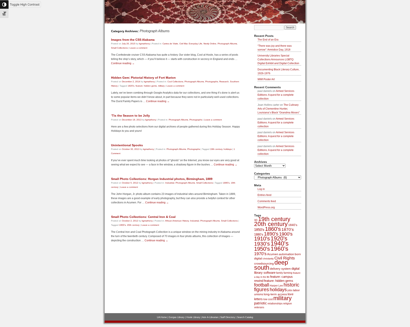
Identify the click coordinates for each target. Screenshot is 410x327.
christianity (268, 258)
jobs (289, 290)
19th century (216, 149)
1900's (122, 225)
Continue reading (123, 63)
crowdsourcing (264, 263)
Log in (261, 189)
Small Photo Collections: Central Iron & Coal (143, 216)
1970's (260, 253)
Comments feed (267, 201)
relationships (275, 303)
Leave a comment (138, 48)
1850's (259, 229)
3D (256, 220)
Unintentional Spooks (127, 145)
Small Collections (119, 48)
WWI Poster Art (266, 79)
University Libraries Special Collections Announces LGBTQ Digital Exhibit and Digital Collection (278, 59)
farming (288, 272)
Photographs (211, 81)
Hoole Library (193, 317)
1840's (292, 225)
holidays (228, 149)
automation (286, 254)
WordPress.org (266, 207)
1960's (279, 248)
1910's (262, 239)
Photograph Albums (227, 43)
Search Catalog (245, 317)
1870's (287, 229)
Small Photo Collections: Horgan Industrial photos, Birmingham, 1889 (161, 179)
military (161, 86)
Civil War (183, 43)
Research (224, 81)
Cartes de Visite (170, 43)
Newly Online (210, 43)
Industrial (169, 183)
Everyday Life (195, 43)
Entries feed (264, 195)
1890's (226, 183)
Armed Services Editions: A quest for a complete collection (276, 95)
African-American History (177, 221)
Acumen (272, 254)
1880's (258, 234)
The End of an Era (268, 39)
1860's (273, 229)
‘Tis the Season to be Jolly (130, 115)
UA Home (162, 317)
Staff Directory (227, 317)
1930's (262, 244)
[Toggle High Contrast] (4, 4)
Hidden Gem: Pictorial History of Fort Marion (143, 77)
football (261, 285)
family (279, 272)
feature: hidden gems (146, 86)
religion (287, 303)
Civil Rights (284, 258)
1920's (131, 86)
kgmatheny (144, 43)
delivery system (280, 268)
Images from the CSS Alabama (133, 39)
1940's (280, 243)
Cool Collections (175, 81)
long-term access (275, 294)
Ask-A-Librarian (210, 317)
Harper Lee (276, 285)
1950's (262, 249)
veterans (259, 307)
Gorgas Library (176, 317)
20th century (133, 225)
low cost (268, 299)
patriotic (260, 303)
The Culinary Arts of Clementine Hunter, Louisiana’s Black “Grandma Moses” (279, 108)
